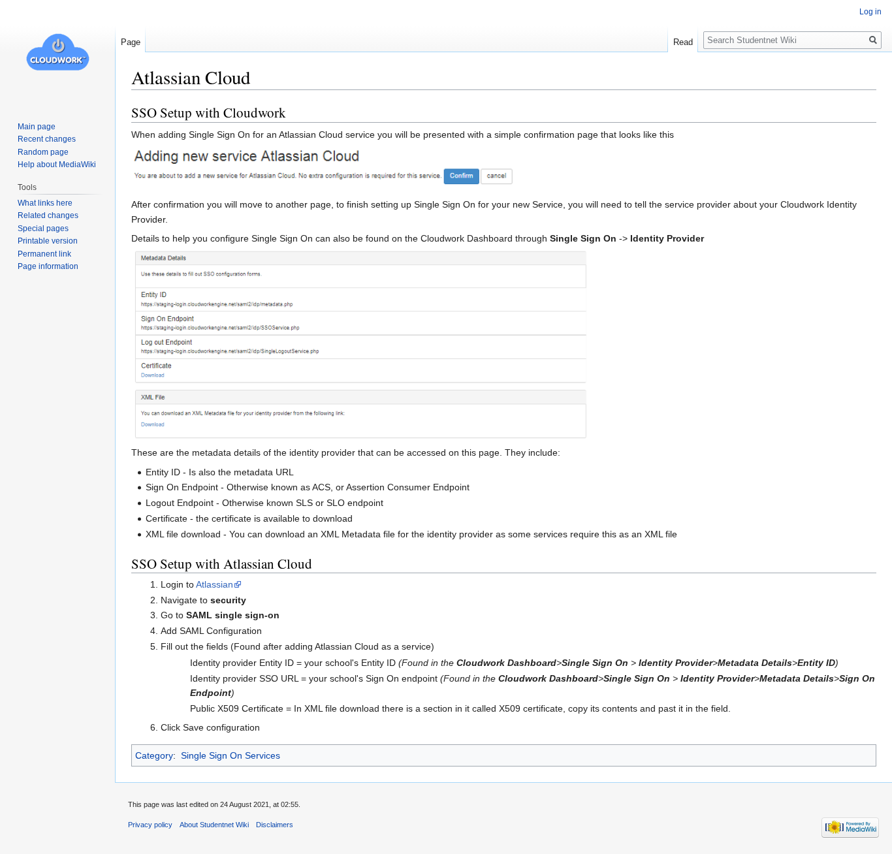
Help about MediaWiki (57, 164)
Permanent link (44, 254)
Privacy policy (150, 825)
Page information (48, 266)
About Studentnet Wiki (214, 825)
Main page (37, 126)
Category (154, 755)
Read (683, 42)
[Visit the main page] (57, 52)
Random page (43, 152)
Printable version (48, 240)
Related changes (48, 215)
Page (130, 42)
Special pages (43, 228)
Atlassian (214, 584)
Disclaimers (274, 825)
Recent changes (47, 139)
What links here (45, 203)
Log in (870, 11)
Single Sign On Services (230, 755)
